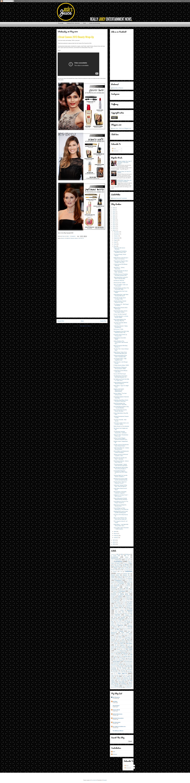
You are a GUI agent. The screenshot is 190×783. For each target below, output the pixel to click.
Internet (124, 616)
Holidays (122, 610)
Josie (114, 751)
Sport (121, 664)
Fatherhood (117, 598)
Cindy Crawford (128, 577)
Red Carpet (129, 649)
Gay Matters (129, 603)
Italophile (123, 617)
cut (124, 584)
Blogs (127, 567)
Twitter (128, 676)
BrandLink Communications (126, 568)
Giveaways (129, 605)
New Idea (129, 635)
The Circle (121, 669)
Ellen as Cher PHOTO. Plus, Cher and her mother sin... (120, 518)
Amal (122, 558)
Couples (128, 583)
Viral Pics (124, 680)
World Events (129, 686)
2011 (114, 542)
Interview (130, 616)
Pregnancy (122, 645)
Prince (129, 645)
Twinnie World (116, 709)
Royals (125, 654)
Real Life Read (122, 647)
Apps (126, 559)
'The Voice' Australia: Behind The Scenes (120, 323)
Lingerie (128, 622)
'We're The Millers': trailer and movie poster (121, 285)
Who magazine (120, 684)
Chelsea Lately (127, 576)
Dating (128, 584)
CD (121, 571)
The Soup (113, 671)
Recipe (118, 649)
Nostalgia (113, 639)
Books (115, 568)
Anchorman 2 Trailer (118, 329)
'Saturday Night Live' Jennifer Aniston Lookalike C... (120, 476)
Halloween (128, 607)
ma (130, 623)
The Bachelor (122, 668)
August (116, 240)
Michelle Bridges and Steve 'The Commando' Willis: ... (121, 288)
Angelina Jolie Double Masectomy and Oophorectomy (119, 390)
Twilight (123, 676)
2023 (114, 209)
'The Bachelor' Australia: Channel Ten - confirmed (120, 432)
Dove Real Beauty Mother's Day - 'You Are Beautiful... (121, 407)
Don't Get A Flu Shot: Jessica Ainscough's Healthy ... (120, 311)
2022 (114, 211)
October (116, 236)
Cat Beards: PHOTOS (119, 280)
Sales (115, 656)
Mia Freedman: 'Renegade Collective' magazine (120, 492)
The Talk (118, 671)
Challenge (118, 573)
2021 (114, 213)
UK (112, 677)
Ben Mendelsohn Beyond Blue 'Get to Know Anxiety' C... (121, 468)
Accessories (114, 557)
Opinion (112, 640)
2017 (114, 222)
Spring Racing (128, 664)
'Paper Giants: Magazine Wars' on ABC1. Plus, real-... (121, 261)
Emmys (115, 591)
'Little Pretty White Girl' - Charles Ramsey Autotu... (121, 448)
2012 (114, 540)
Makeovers (130, 625)
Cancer (119, 569)
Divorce (126, 587)
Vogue (129, 682)
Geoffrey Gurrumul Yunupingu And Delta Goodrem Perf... (121, 274)
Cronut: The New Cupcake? (120, 314)
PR (115, 645)
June (115, 244)
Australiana (118, 561)
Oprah (118, 640)
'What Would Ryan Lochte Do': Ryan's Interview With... (121, 278)
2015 (114, 226)
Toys (120, 675)
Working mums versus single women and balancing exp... (121, 479)
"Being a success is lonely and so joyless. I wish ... (121, 455)
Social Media (116, 661)
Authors (129, 561)
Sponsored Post (114, 664)
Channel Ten (126, 575)
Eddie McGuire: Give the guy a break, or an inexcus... (121, 258)
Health (130, 609)
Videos (112, 680)
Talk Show (127, 666)
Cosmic (114, 583)
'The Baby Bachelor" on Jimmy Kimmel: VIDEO (121, 317)
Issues (115, 617)
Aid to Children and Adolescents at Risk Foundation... (121, 452)
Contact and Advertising (94, 23)
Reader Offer (114, 647)
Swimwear (119, 666)
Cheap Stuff (119, 576)
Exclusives (113, 595)
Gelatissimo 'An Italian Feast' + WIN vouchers (121, 495)
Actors (126, 557)
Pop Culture (129, 643)
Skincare (121, 660)
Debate (118, 585)
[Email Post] (78, 236)
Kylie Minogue (127, 621)
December (116, 231)
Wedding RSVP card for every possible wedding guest (121, 512)
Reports (114, 652)
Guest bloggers (115, 607)
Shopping (130, 659)
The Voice (130, 671)
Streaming (113, 665)
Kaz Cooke (115, 620)
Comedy (130, 579)
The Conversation (128, 669)
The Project (115, 670)
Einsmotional (126, 589)
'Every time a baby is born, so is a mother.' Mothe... (121, 423)
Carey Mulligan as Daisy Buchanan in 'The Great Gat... (121, 508)
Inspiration (117, 615)
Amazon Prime (128, 558)
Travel (84, 23)
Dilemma (128, 585)
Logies (112, 623)
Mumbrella (125, 634)
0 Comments (72, 236)
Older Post (103, 321)
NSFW (119, 639)
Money (129, 631)
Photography (122, 642)
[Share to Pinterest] (86, 236)
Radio (128, 646)
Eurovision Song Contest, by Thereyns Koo (120, 335)
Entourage (130, 591)
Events (119, 592)
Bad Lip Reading (118, 564)
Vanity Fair (113, 679)
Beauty (62, 238)
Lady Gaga (118, 622)
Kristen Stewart (119, 621)
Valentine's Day (127, 677)
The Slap (129, 670)
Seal (130, 657)
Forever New (124, 600)
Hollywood (129, 610)
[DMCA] (114, 118)
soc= (131, 660)
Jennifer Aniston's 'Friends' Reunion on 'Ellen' (120, 301)
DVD (127, 588)
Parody (115, 642)
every (129, 592)
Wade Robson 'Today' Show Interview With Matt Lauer (120, 353)
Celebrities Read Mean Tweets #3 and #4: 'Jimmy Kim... (121, 400)
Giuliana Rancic (121, 605)
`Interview (113, 554)
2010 (114, 544)
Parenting (130, 640)
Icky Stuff (116, 613)
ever (125, 592)
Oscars (123, 640)
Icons (121, 613)
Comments (115, 150)
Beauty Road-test (115, 566)
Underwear (118, 677)
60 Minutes (127, 554)
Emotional (122, 591)
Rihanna (112, 653)
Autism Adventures (117, 714)
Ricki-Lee (129, 652)
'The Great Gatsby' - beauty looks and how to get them (120, 465)
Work (124, 686)
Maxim (125, 628)
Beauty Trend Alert (127, 566)
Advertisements (114, 558)
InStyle (112, 616)
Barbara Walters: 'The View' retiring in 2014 (120, 394)
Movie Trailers (125, 632)
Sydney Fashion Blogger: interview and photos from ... (121, 438)
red (123, 649)
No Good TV (120, 638)
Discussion (114, 587)
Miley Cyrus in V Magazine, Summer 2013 (120, 505)
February (116, 535)
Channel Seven (115, 575)
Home (82, 321)
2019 (114, 218)
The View (124, 671)
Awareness (125, 563)
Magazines (120, 625)
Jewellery (113, 618)
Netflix (123, 635)
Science (126, 657)
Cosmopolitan (121, 583)
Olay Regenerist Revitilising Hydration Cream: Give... (120, 252)
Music (130, 634)
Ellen (131, 589)
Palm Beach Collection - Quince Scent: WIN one (121, 461)
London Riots (119, 623)
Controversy (120, 582)
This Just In (81, 238)
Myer (115, 635)
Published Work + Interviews (73, 23)
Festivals (123, 598)
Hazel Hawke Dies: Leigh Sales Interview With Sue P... (121, 295)
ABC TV (126, 555)
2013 (114, 230)
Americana (118, 560)
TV (117, 676)
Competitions (118, 580)
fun (124, 602)
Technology (113, 668)
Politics (121, 643)
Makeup (72, 238)
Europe (114, 592)
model (116, 631)
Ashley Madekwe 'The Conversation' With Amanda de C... (121, 342)
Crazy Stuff (113, 584)
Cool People (129, 582)
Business (113, 569)
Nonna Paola (128, 638)
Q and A (123, 646)
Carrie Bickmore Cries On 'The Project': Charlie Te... (121, 502)
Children (113, 577)
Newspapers (128, 637)
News (120, 637)
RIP (116, 653)
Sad (131, 654)
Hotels (123, 611)
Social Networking (128, 661)
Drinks (121, 588)
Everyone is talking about (119, 594)
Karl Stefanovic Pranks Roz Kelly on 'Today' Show (121, 380)
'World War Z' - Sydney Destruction (119, 268)
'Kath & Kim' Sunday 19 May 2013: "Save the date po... (120, 486)
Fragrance (119, 602)
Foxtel (112, 602)
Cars (131, 569)
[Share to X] (83, 236)
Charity (112, 576)
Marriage (129, 626)
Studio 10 (118, 665)
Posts (114, 148)
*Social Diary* (116, 705)
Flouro (124, 599)
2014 (114, 228)
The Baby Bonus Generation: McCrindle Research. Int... (120, 376)
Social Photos (116, 663)
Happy (112, 608)
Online (128, 639)
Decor (123, 585)
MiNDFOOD (125, 629)
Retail (118, 652)
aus (111, 561)
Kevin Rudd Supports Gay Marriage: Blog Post (120, 320)
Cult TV (119, 584)
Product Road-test (115, 646)
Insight (130, 613)
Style (123, 665)
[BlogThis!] (82, 236)
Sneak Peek (126, 660)
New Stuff (113, 637)
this (114, 673)
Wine (126, 684)
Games (123, 603)
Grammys (120, 606)
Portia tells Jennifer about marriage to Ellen (120, 298)
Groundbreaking (128, 606)
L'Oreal (112, 622)
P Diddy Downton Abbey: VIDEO (121, 365)
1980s (117, 554)
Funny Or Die (117, 603)
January (116, 537)
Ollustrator (94, 780)
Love (125, 623)
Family (112, 596)
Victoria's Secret (126, 679)
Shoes (123, 659)
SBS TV (115, 657)
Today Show (114, 675)
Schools (121, 657)
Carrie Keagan (126, 569)
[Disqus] (82, 259)
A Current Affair (115, 555)
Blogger (105, 780)
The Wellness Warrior (118, 730)
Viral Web (121, 682)
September (116, 238)
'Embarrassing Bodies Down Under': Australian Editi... (120, 356)
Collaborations (123, 578)
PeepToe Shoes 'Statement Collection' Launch (120, 482)
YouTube (120, 687)
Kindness (126, 620)
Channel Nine (126, 573)
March (115, 533)
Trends (112, 676)
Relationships (123, 650)
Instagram (127, 615)
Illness (125, 613)
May (115, 246)
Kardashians (121, 618)
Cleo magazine (114, 578)
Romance (118, 654)
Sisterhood (115, 660)
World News (115, 687)
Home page (60, 23)
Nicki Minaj (113, 638)
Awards (118, 563)
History (116, 610)
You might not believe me (119, 726)
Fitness (118, 599)
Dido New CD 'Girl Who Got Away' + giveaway (120, 458)
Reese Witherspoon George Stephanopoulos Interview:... (121, 499)
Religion (130, 650)
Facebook (127, 595)
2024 (114, 207)
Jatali (129, 617)
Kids (120, 620)
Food (128, 599)
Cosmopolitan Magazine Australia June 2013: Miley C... (120, 472)
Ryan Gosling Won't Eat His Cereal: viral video (120, 410)
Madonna (113, 625)
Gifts (115, 605)
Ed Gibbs (115, 701)
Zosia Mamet (127, 687)
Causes (115, 571)
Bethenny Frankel (117, 567)
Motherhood (114, 632)
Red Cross (116, 650)
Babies (130, 563)
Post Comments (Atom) (85, 326)
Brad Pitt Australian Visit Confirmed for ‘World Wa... (120, 404)
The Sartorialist (116, 722)
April (115, 531)
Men (118, 629)
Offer (123, 639)
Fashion (120, 596)
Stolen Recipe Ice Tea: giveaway (121, 426)
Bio (123, 567)
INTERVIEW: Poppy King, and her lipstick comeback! (124, 181)
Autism (112, 563)
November (116, 234)
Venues (119, 679)
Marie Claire (122, 626)
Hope (116, 611)
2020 (114, 216)
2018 (114, 220)
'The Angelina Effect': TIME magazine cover (120, 359)
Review (123, 652)
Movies (76, 238)
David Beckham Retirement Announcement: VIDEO (120, 368)
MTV (120, 634)
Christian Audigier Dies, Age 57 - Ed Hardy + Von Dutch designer (124, 162)
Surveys (114, 666)
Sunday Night (129, 665)
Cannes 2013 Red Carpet (120, 373)
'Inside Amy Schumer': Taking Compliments (120, 326)
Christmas (119, 577)
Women (116, 686)
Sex (112, 659)
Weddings (123, 683)
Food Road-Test (115, 600)
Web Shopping (114, 683)
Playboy (116, 643)
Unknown (115, 754)
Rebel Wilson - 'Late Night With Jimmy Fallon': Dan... (121, 525)
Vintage (118, 680)
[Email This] (80, 236)
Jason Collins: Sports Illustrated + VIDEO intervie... (121, 528)
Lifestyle (123, 622)
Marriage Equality (118, 628)
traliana (124, 675)
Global (115, 606)
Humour (130, 612)
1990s (122, 554)
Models (121, 631)
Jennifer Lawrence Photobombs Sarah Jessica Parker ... (121, 445)
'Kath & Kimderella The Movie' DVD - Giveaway (121, 271)
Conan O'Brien (128, 580)
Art (130, 559)
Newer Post (61, 321)
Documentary (114, 588)
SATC (120, 656)
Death (112, 585)
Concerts (113, 582)
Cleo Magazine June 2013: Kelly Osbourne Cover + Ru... (121, 332)
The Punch (123, 670)
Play (112, 643)
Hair (122, 607)
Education (120, 589)
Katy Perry (130, 618)
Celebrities (67, 238)
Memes (112, 629)
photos (129, 642)
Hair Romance (116, 697)
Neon (119, 635)
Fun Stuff (129, 602)
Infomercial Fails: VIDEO (119, 282)
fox (130, 600)
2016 (114, 224)
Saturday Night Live (127, 656)
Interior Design (118, 616)
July (115, 242)
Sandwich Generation (118, 718)
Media (129, 628)
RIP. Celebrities (124, 653)
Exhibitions (120, 595)
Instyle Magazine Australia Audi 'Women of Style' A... (121, 383)
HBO (126, 608)
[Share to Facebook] (85, 236)
